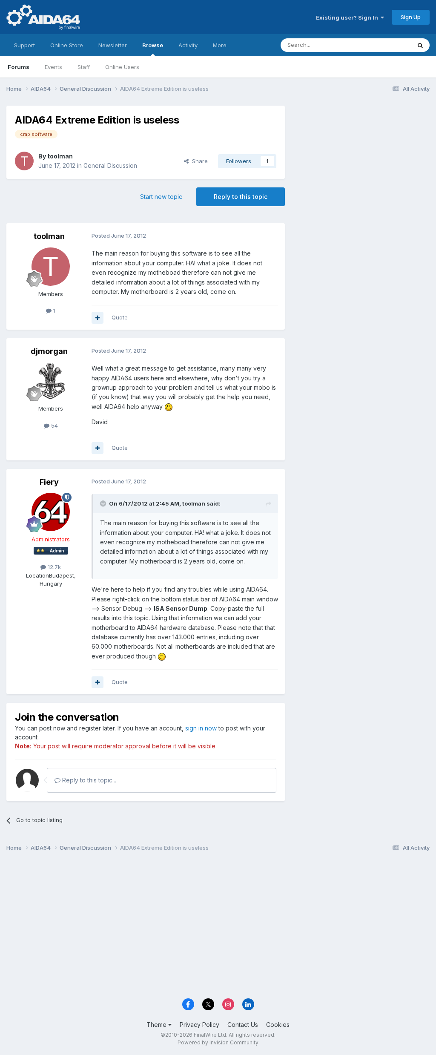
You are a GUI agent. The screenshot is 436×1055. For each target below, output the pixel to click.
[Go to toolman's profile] (24, 161)
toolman (60, 156)
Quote (120, 317)
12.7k (53, 566)
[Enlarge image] (168, 406)
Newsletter (112, 45)
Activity (188, 45)
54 (53, 425)
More (220, 45)
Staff (83, 66)
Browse (152, 45)
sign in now (201, 728)
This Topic (386, 45)
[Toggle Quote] (104, 503)
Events (53, 66)
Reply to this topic (240, 196)
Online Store (66, 45)
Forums (18, 66)
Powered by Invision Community (218, 1042)
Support (24, 45)
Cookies (278, 1024)
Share (198, 161)
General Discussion (110, 165)
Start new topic (161, 196)
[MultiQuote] (97, 318)
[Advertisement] (361, 162)
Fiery (49, 481)
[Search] (420, 45)
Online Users (122, 66)
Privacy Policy (199, 1024)
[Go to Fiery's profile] (51, 512)
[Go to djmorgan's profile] (51, 381)
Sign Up (411, 17)
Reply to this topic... (88, 780)
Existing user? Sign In (348, 17)
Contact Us (242, 1024)
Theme (157, 1024)
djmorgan (49, 351)
